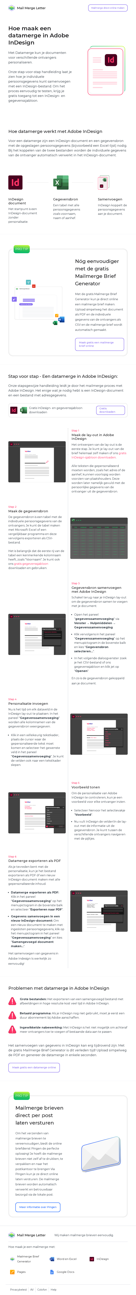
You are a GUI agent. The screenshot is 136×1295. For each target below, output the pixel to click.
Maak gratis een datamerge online (34, 1067)
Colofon (42, 1289)
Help (53, 1289)
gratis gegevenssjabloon (31, 563)
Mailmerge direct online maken (107, 8)
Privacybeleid (18, 1289)
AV (32, 1289)
